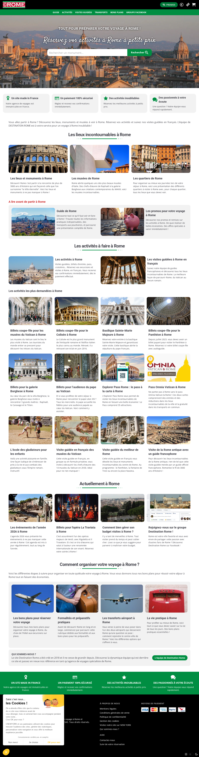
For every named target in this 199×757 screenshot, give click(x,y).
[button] (181, 4)
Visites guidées (83, 12)
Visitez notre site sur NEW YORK (115, 725)
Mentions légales (108, 708)
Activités (67, 12)
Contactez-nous (107, 740)
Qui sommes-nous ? (109, 729)
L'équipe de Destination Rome (170, 657)
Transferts (101, 12)
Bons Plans (116, 12)
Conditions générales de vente (115, 712)
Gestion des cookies (109, 721)
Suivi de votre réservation (112, 744)
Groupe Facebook (136, 12)
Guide (56, 12)
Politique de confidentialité (113, 716)
